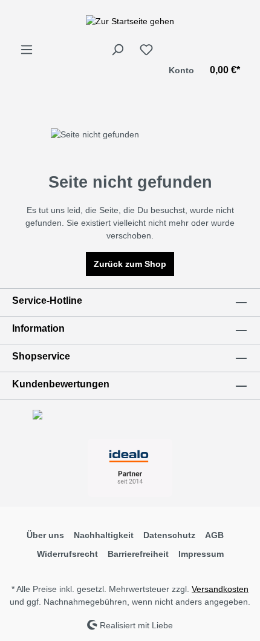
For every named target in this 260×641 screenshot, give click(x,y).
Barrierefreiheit (138, 554)
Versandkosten (220, 589)
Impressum (201, 554)
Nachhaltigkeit (104, 535)
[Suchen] (117, 50)
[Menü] (26, 50)
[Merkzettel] (146, 50)
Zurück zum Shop (130, 264)
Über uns (45, 535)
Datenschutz (169, 535)
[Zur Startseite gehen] (130, 21)
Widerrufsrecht (67, 554)
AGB (214, 535)
